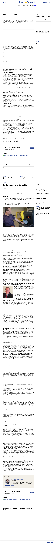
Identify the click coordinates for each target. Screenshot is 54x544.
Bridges (19, 7)
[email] (21, 28)
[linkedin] (17, 28)
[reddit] (20, 28)
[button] (3, 2)
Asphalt (4, 182)
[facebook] (15, 28)
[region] (27, 542)
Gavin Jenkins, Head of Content (8, 190)
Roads (22, 7)
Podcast (35, 7)
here (35, 5)
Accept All (50, 542)
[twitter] (18, 28)
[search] (5, 2)
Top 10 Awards (26, 7)
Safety (31, 7)
